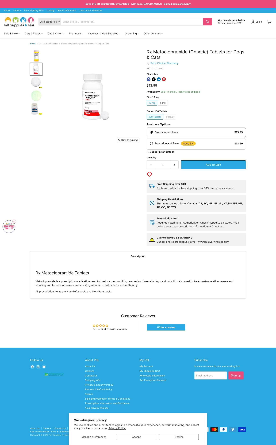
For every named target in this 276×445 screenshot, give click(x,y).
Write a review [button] (166, 327)
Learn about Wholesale (91, 10)
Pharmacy (75, 33)
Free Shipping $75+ (34, 10)
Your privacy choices (96, 407)
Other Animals (152, 33)
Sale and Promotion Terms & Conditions (107, 398)
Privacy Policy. (117, 428)
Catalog (50, 10)
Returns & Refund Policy (98, 389)
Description (138, 256)
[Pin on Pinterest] (164, 79)
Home (7, 10)
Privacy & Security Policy (99, 384)
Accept (136, 436)
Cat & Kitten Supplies (48, 44)
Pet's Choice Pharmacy (164, 63)
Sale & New (11, 33)
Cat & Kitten (55, 33)
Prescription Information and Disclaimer (107, 403)
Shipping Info (92, 380)
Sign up (236, 375)
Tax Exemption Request (153, 380)
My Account (146, 366)
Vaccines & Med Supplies (103, 33)
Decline (179, 436)
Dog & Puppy (33, 33)
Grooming (131, 33)
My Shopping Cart (150, 370)
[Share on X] (154, 79)
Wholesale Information (152, 375)
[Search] (207, 21)
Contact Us (91, 375)
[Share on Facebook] (148, 79)
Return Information (67, 10)
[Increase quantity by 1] (174, 164)
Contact (17, 10)
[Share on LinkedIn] (159, 79)
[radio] (196, 132)
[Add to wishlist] (149, 174)
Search (89, 394)
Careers (89, 370)
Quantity (151, 157)
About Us (90, 366)
